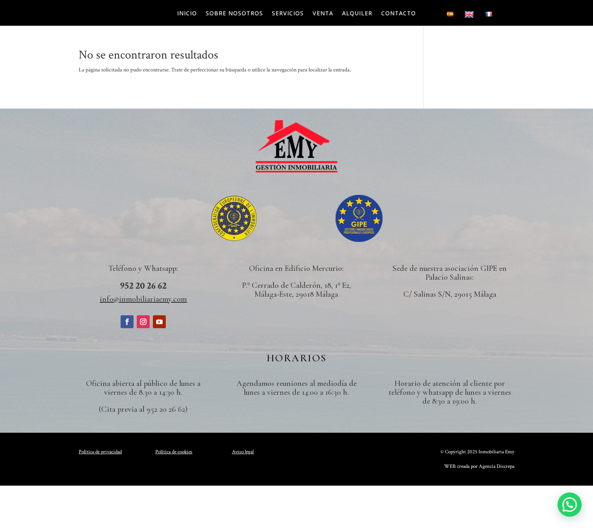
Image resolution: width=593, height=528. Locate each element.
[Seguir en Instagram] (143, 321)
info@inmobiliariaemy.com (143, 299)
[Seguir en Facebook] (127, 321)
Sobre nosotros (234, 13)
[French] (489, 16)
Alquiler (357, 13)
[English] (470, 16)
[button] (570, 504)
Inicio (187, 13)
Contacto (398, 13)
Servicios (288, 13)
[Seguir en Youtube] (159, 321)
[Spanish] (450, 16)
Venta (323, 13)
